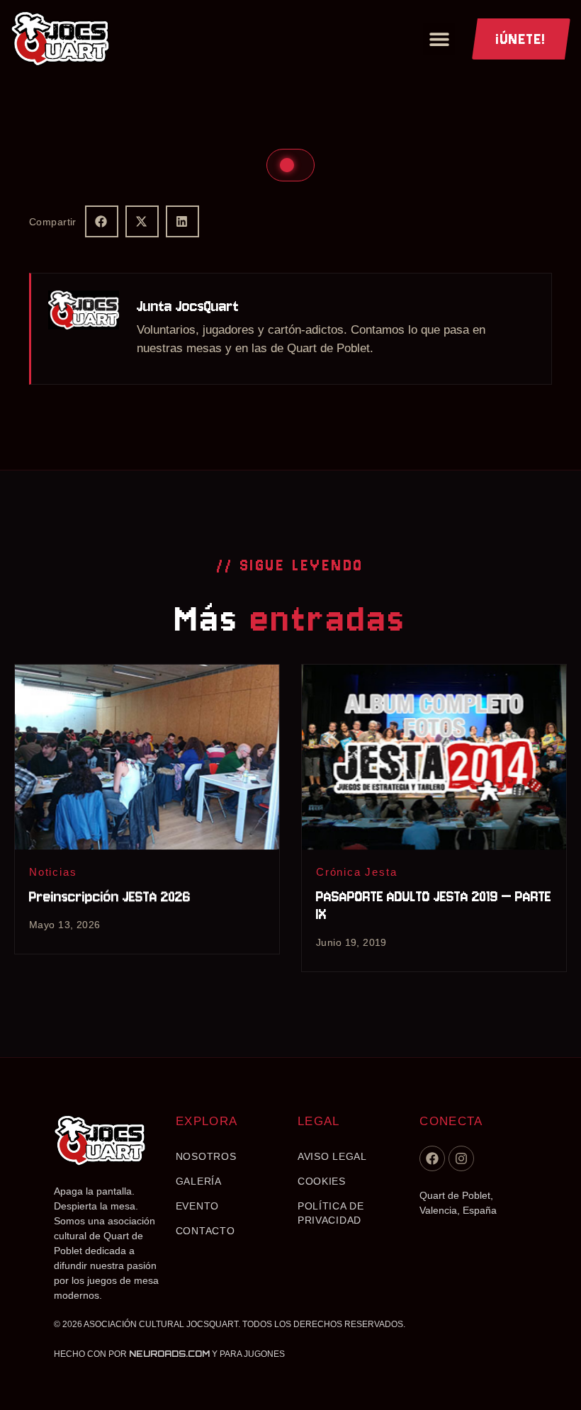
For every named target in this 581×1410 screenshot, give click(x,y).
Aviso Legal (332, 1156)
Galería (199, 1181)
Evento (197, 1206)
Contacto (205, 1230)
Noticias (53, 872)
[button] (439, 39)
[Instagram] (461, 1158)
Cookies (322, 1181)
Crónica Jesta (356, 872)
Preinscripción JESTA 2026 (110, 896)
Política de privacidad (331, 1213)
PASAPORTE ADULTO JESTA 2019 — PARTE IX (433, 905)
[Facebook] (432, 1158)
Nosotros (206, 1156)
